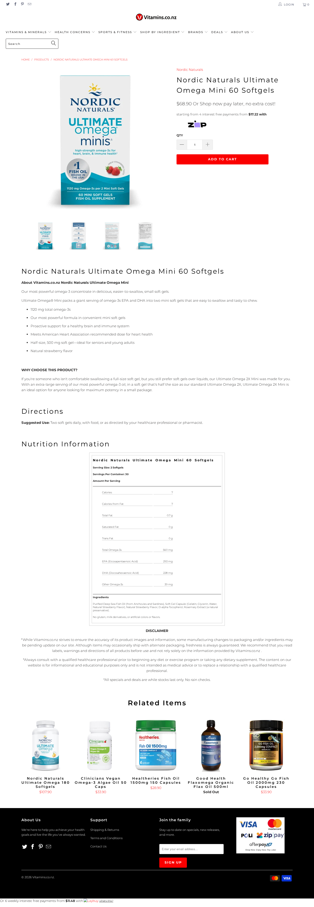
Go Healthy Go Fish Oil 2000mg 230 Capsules (266, 745)
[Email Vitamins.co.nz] (29, 4)
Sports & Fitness (115, 32)
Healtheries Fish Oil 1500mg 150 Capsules (155, 745)
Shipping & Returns (104, 830)
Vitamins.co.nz (43, 877)
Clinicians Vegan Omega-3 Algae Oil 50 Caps (100, 745)
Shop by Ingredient (160, 32)
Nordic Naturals (190, 69)
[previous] (29, 140)
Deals (217, 32)
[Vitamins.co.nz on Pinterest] (22, 4)
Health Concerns (73, 32)
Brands (196, 32)
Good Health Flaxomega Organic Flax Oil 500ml (211, 745)
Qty (180, 135)
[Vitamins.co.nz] (157, 17)
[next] (164, 140)
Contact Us (98, 846)
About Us (240, 32)
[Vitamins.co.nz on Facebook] (15, 4)
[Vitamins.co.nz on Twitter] (8, 4)
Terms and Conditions (106, 838)
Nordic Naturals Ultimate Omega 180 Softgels (45, 745)
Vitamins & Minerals (26, 32)
